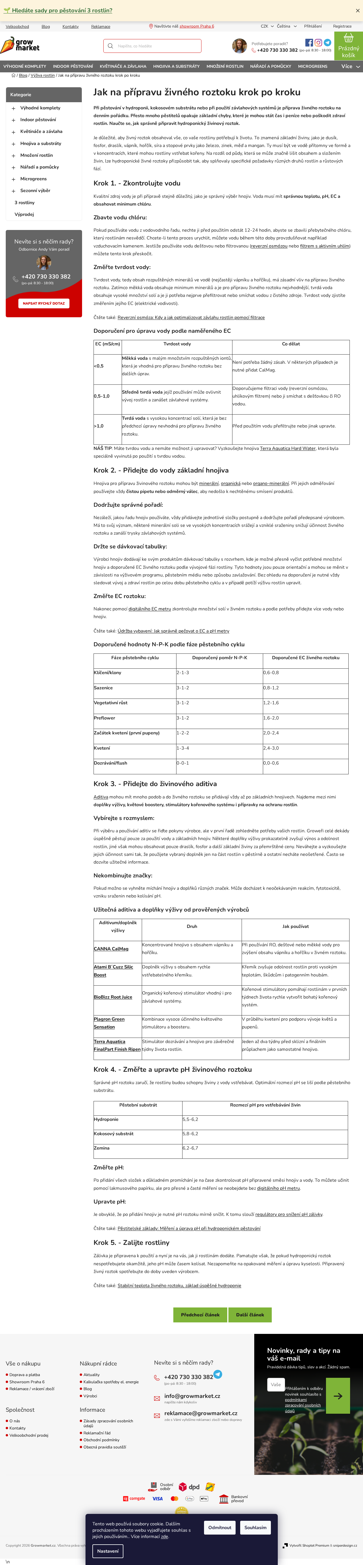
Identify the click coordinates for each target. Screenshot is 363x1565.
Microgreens (33, 179)
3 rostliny (24, 203)
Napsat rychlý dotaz (44, 303)
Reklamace (100, 26)
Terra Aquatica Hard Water (288, 448)
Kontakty (71, 26)
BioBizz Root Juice (113, 997)
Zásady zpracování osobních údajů (108, 1424)
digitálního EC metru (150, 609)
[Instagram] (318, 43)
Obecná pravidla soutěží (105, 1447)
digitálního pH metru (278, 1188)
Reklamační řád (97, 1433)
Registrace (342, 26)
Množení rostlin (36, 155)
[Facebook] (309, 43)
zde (164, 1536)
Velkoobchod (17, 26)
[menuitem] (25, 66)
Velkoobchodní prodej (28, 1435)
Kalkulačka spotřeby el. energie (111, 1382)
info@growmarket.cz (192, 1396)
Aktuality (92, 1375)
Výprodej (24, 214)
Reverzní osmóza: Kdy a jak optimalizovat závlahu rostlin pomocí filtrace (191, 317)
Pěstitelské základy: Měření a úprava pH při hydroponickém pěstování (189, 1228)
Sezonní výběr (35, 190)
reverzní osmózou (269, 246)
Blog (46, 26)
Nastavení (108, 1551)
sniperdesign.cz (345, 1545)
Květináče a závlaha (41, 131)
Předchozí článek (200, 1315)
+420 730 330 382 (277, 50)
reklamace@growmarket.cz (200, 1413)
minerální (209, 483)
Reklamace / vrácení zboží (31, 1389)
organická (230, 483)
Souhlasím (255, 1528)
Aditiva (101, 797)
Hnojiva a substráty (40, 143)
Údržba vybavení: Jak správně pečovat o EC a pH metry (173, 631)
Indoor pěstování (38, 120)
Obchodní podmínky (101, 1440)
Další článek (250, 1315)
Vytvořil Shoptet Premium (309, 1545)
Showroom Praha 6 (26, 1382)
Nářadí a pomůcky (39, 167)
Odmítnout (219, 1528)
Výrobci (90, 1396)
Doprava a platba (24, 1375)
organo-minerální (271, 483)
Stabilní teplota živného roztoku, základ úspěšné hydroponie (179, 1285)
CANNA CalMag (111, 949)
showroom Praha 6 (197, 26)
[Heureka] (182, 1513)
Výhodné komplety (40, 108)
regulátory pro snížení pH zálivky (288, 1214)
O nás (14, 1421)
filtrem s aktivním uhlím (324, 246)
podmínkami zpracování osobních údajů (303, 1405)
